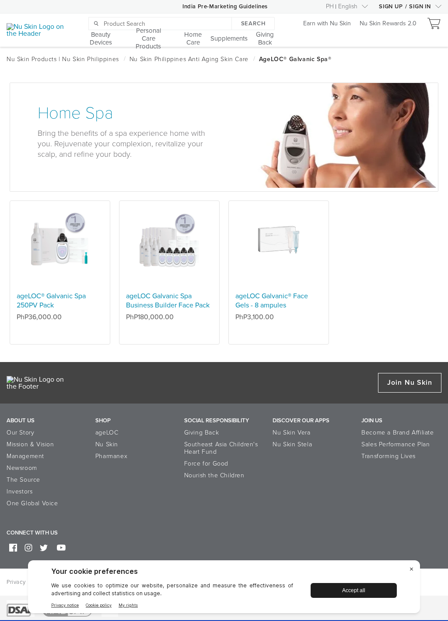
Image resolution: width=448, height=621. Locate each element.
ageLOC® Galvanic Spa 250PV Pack (51, 301)
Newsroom (22, 468)
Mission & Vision (30, 444)
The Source (23, 479)
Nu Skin (106, 444)
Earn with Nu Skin (327, 24)
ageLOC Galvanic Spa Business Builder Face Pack (168, 301)
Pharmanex (111, 456)
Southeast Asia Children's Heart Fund (221, 448)
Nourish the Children (214, 475)
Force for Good (206, 463)
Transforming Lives (388, 456)
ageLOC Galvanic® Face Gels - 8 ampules (271, 301)
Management (25, 456)
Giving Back (201, 432)
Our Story (20, 432)
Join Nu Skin (409, 382)
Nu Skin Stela (292, 444)
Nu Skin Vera (291, 432)
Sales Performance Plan (395, 444)
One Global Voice (32, 503)
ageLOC (107, 432)
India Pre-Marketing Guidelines (225, 6)
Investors (19, 491)
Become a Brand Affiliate (397, 432)
